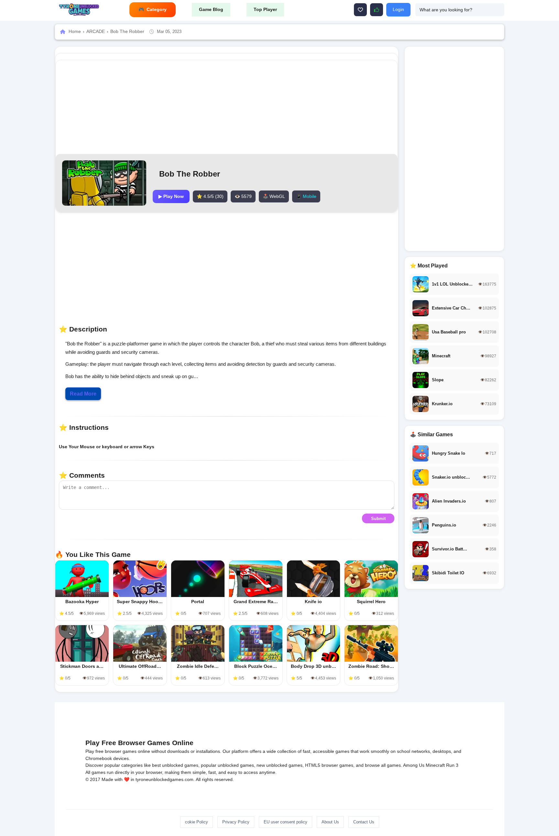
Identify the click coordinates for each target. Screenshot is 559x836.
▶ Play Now (171, 196)
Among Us (413, 765)
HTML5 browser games (329, 765)
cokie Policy (196, 822)
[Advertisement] (226, 107)
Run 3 (452, 765)
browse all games (383, 765)
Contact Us (363, 822)
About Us (330, 822)
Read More (83, 393)
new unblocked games (279, 765)
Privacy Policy (235, 822)
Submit (378, 518)
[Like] (360, 9)
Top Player (265, 9)
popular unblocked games (227, 765)
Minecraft (435, 765)
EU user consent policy (285, 822)
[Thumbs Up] (376, 9)
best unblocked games (175, 765)
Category (157, 9)
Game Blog (211, 9)
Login (398, 9)
